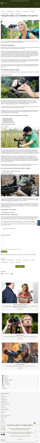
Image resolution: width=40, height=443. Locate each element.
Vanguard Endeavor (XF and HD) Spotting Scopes (11, 171)
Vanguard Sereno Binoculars (7, 119)
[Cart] (36, 3)
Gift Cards (2, 421)
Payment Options (4, 401)
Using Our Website (4, 416)
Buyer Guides (3, 411)
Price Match (3, 405)
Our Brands (3, 398)
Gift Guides (3, 412)
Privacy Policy (23, 254)
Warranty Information (4, 399)
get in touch (36, 223)
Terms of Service (30, 254)
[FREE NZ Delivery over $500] (20, 293)
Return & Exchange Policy (5, 402)
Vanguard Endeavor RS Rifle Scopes (8, 212)
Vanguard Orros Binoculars (7, 118)
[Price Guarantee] (20, 353)
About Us (2, 395)
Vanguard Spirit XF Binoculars (7, 120)
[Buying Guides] (20, 323)
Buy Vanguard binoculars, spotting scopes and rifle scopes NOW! (18, 222)
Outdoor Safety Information (5, 415)
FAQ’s (2, 414)
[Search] (38, 6)
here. (22, 42)
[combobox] (20, 6)
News (2, 418)
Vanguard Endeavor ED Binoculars (8, 122)
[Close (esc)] (35, 423)
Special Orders (3, 407)
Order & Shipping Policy (5, 404)
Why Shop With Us (4, 396)
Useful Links (3, 419)
